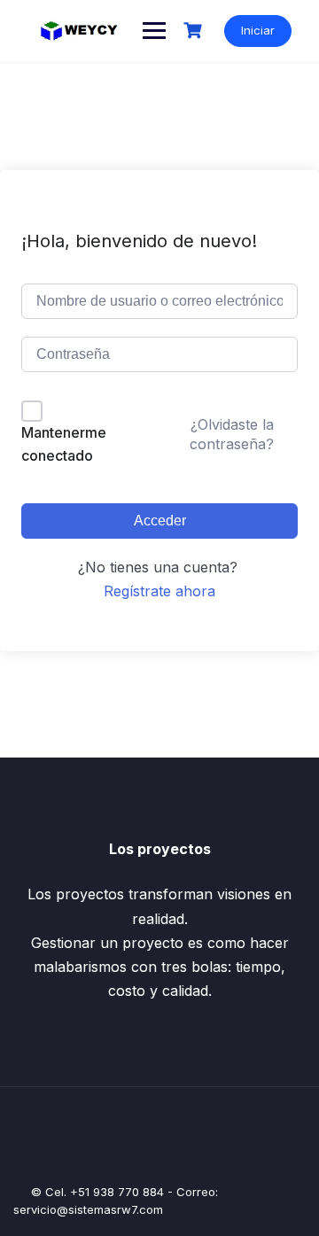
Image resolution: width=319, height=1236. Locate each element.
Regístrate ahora (159, 591)
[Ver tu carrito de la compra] (194, 30)
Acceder (160, 520)
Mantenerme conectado (63, 444)
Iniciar (258, 30)
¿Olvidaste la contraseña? (232, 434)
